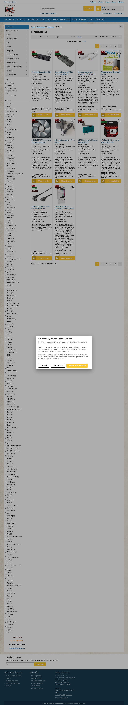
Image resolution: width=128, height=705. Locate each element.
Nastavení (43, 365)
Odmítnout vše (58, 365)
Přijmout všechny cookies (77, 365)
